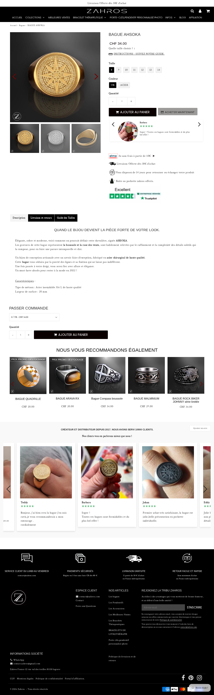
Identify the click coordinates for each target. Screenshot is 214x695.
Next (96, 76)
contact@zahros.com (188, 627)
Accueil (13, 25)
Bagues (22, 25)
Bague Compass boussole (107, 398)
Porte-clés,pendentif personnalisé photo (136, 17)
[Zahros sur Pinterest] (191, 679)
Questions (91, 606)
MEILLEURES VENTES (59, 17)
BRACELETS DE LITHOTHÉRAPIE (118, 632)
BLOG (182, 17)
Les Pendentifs (116, 602)
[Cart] (208, 11)
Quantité (114, 93)
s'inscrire (194, 607)
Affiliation (195, 17)
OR (113, 85)
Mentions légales (25, 678)
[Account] (200, 11)
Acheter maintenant (180, 112)
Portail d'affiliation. (75, 678)
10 (126, 70)
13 (150, 70)
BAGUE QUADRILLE (28, 399)
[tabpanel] (24, 138)
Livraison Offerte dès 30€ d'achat (107, 3)
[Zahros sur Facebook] (183, 679)
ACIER (124, 85)
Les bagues (114, 596)
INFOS (169, 17)
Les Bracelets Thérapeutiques (116, 622)
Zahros (21, 689)
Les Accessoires (117, 608)
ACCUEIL (17, 17)
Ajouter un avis (200, 428)
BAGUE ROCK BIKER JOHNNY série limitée (186, 400)
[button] (113, 124)
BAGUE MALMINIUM (146, 398)
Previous (14, 76)
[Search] (192, 11)
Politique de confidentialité (171, 620)
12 (142, 70)
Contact (80, 600)
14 (158, 70)
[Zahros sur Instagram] (199, 679)
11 (134, 70)
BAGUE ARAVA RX (67, 398)
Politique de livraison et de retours (122, 658)
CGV (12, 678)
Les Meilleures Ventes (120, 614)
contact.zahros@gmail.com (26, 663)
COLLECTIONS (33, 17)
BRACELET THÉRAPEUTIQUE (88, 17)
